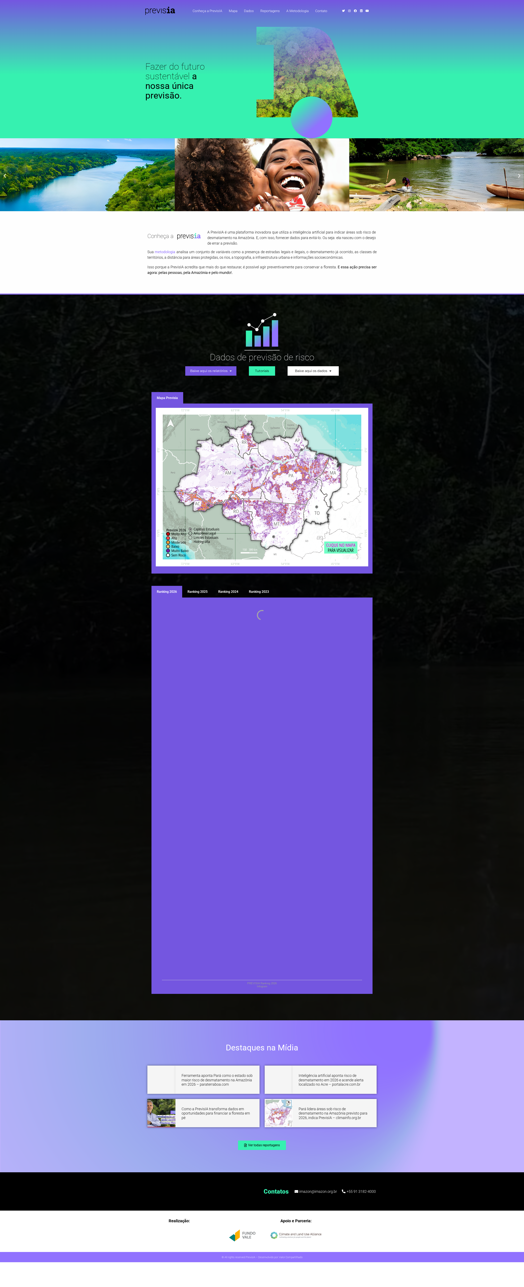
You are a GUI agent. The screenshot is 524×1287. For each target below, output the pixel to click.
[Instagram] (349, 11)
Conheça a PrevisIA (207, 11)
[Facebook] (355, 11)
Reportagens (270, 11)
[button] (5, 175)
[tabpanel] (262, 489)
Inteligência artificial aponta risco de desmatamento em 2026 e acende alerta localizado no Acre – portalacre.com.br (331, 1079)
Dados (249, 11)
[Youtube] (367, 11)
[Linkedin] (361, 11)
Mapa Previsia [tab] (167, 398)
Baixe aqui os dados (311, 371)
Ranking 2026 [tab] (167, 592)
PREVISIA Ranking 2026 (262, 983)
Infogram (262, 986)
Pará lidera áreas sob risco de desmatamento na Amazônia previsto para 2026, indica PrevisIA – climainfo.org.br (333, 1113)
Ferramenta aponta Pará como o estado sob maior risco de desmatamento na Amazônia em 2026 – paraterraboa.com (217, 1079)
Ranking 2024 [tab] (228, 592)
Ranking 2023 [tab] (259, 592)
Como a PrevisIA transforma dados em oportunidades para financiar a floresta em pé (216, 1113)
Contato (321, 11)
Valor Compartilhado (291, 1257)
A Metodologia (297, 11)
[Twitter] (343, 11)
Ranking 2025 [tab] (197, 592)
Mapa (233, 11)
